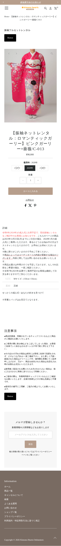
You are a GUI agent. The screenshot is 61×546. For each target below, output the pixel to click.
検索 (6, 499)
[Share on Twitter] (30, 206)
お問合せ (30, 200)
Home (6, 16)
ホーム (7, 487)
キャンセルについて (13, 495)
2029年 (43, 168)
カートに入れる (30, 191)
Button (10, 38)
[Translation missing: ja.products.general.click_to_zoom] (52, 53)
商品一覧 (8, 491)
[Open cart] (55, 8)
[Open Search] (45, 8)
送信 (30, 444)
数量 (30, 175)
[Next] (16, 53)
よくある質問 (10, 504)
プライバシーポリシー (14, 516)
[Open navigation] (6, 8)
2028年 (30, 168)
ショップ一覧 (10, 512)
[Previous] (9, 53)
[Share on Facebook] (26, 206)
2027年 (17, 168)
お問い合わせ (10, 508)
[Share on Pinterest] (35, 206)
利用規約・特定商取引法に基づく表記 (22, 521)
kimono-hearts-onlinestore (32, 540)
